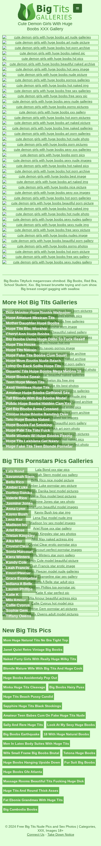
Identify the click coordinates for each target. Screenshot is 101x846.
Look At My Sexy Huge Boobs (71, 725)
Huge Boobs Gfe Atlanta (22, 772)
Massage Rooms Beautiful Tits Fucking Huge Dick (43, 781)
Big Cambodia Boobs (20, 809)
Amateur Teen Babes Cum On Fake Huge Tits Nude (44, 715)
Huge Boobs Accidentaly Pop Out (30, 678)
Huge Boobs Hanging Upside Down (31, 762)
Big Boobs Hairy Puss (66, 687)
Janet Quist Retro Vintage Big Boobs (32, 649)
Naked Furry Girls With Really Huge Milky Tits (39, 659)
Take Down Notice (60, 834)
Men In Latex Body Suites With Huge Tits (36, 743)
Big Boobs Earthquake (21, 734)
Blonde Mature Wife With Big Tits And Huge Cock (42, 668)
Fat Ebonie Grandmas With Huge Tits (33, 800)
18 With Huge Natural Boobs (66, 734)
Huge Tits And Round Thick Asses (30, 790)
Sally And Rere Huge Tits (23, 725)
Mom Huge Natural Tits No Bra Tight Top (35, 640)
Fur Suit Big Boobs (79, 762)
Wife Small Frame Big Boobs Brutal (31, 753)
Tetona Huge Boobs (79, 753)
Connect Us (35, 834)
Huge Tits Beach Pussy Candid (28, 696)
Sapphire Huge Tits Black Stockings (32, 706)
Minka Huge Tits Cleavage (24, 687)
